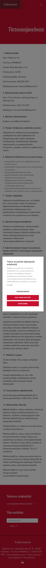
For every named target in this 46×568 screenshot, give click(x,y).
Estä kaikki (23, 304)
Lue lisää (10, 285)
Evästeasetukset (23, 291)
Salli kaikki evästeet (23, 297)
